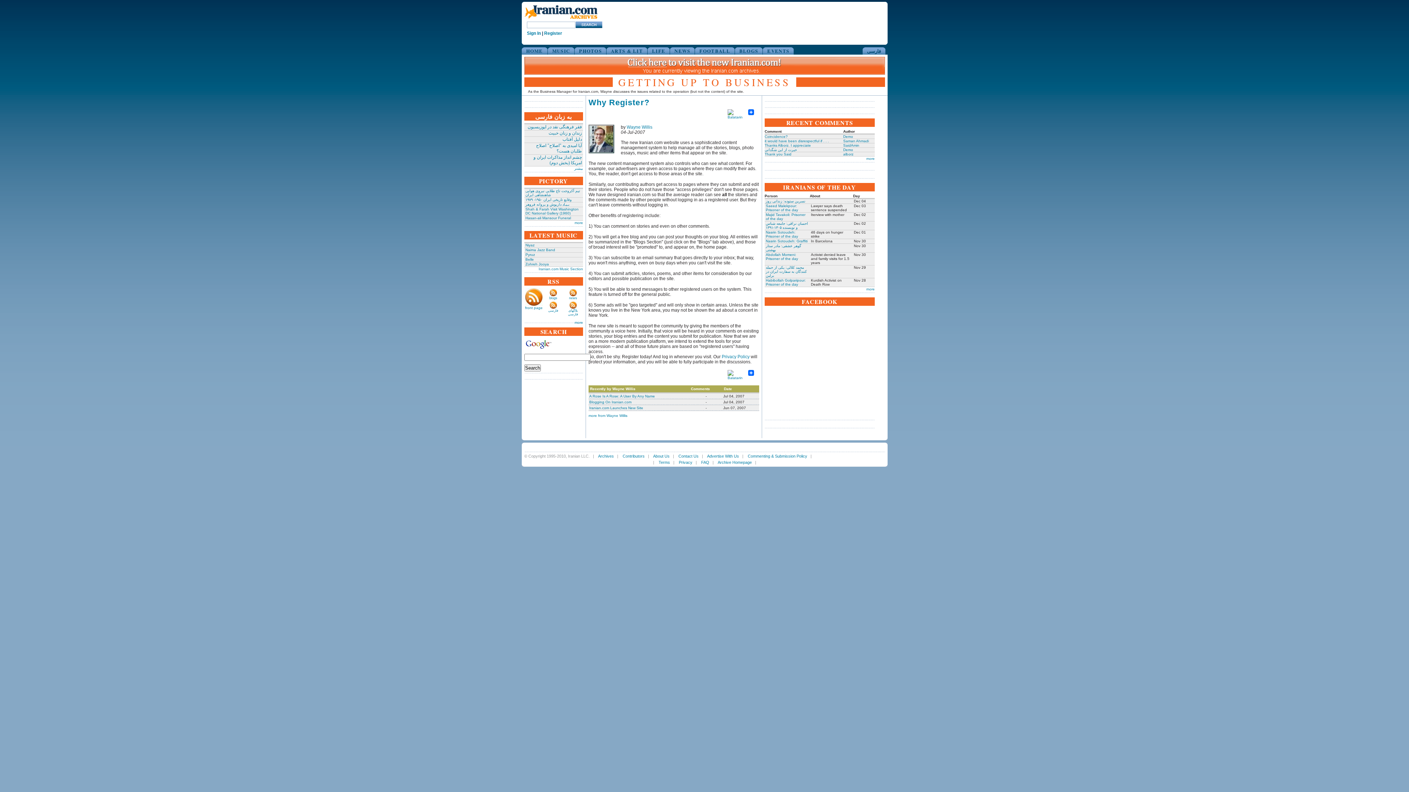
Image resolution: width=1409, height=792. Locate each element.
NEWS (682, 50)
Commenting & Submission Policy (777, 456)
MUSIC (561, 50)
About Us (661, 456)
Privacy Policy (736, 356)
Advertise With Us (723, 456)
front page (534, 308)
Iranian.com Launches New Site (616, 408)
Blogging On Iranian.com (610, 402)
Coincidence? (776, 137)
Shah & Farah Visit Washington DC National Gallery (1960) (552, 211)
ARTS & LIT (627, 50)
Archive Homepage (735, 462)
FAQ (705, 462)
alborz (848, 154)
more (579, 223)
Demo (848, 137)
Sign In (534, 33)
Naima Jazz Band (540, 250)
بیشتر (578, 168)
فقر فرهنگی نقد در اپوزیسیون (555, 126)
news (573, 298)
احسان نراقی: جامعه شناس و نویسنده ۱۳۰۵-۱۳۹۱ (787, 225)
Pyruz (530, 255)
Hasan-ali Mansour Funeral (548, 218)
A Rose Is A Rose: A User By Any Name (622, 396)
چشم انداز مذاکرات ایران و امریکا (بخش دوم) (558, 160)
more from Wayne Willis (608, 416)
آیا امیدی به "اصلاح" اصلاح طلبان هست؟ (559, 148)
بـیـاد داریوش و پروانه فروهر (547, 204)
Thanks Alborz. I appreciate (788, 145)
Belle (529, 259)
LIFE (658, 50)
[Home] (561, 19)
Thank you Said (778, 154)
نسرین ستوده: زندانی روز (785, 201)
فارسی (874, 50)
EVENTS (778, 50)
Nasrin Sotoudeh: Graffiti (787, 241)
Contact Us (688, 456)
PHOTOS (590, 50)
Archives (606, 456)
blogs (553, 298)
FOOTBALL (714, 50)
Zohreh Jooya (537, 264)
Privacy (685, 462)
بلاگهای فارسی (573, 312)
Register (553, 33)
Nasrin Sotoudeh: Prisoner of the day (782, 234)
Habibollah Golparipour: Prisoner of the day (786, 282)
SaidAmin (851, 145)
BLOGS (748, 50)
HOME (534, 50)
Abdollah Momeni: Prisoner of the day (782, 257)
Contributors (634, 456)
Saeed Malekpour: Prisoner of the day (782, 208)
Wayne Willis (639, 127)
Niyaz (530, 245)
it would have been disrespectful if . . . (797, 141)
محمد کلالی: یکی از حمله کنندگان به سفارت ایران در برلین (786, 271)
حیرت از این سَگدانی (781, 150)
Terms (664, 462)
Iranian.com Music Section (561, 269)
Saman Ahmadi (856, 141)
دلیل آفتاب (572, 139)
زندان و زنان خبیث (565, 133)
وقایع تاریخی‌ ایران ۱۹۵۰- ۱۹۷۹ (548, 200)
